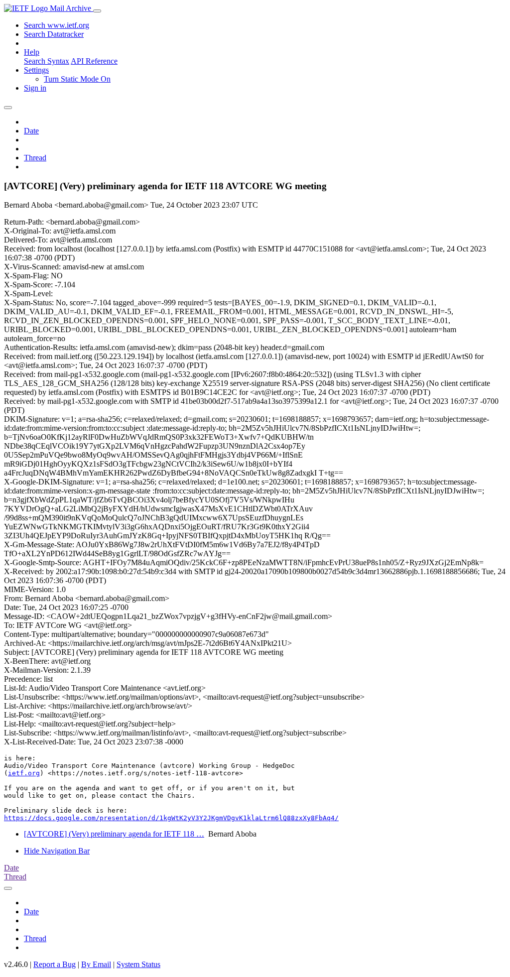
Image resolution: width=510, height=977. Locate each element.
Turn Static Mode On (77, 79)
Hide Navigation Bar (57, 851)
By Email (96, 964)
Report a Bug (54, 964)
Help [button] (31, 52)
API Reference (94, 61)
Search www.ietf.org (56, 25)
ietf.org (24, 773)
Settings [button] (36, 70)
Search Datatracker (54, 34)
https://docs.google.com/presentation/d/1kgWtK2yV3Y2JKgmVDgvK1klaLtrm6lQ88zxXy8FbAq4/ (171, 818)
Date (31, 130)
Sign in (35, 88)
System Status (138, 964)
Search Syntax (46, 61)
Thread (35, 157)
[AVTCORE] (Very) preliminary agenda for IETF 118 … (114, 834)
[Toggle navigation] (97, 10)
